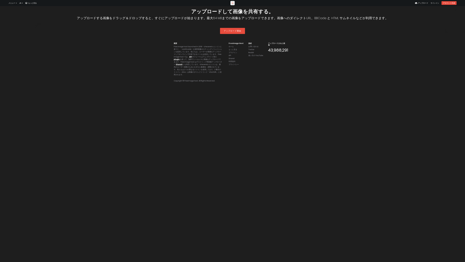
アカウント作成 (449, 3)
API (190, 57)
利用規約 (232, 61)
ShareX (179, 64)
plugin (177, 59)
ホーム (231, 46)
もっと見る (233, 49)
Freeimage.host (191, 81)
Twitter (251, 49)
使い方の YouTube (255, 55)
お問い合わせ (253, 46)
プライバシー (234, 64)
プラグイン (233, 52)
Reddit (251, 52)
